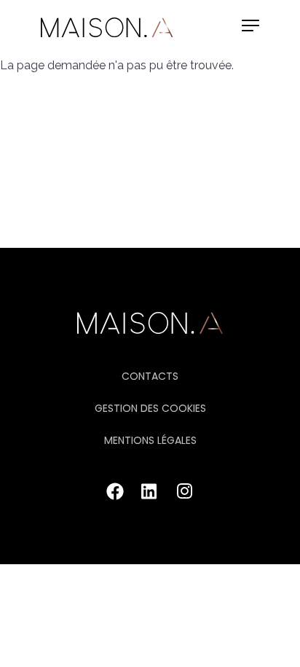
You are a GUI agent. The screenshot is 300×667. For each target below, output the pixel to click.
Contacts (150, 376)
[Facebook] (115, 496)
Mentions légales (150, 440)
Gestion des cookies (150, 408)
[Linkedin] (150, 496)
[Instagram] (185, 496)
